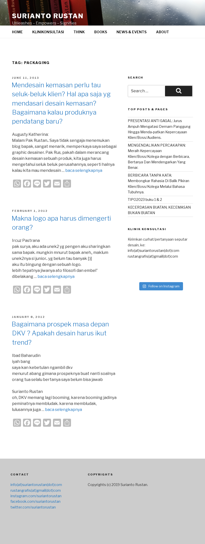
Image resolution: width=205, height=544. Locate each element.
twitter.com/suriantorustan (33, 507)
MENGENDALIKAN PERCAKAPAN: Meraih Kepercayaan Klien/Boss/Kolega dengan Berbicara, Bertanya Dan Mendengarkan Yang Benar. (159, 156)
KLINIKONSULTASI (48, 32)
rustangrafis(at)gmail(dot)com (153, 256)
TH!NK (79, 32)
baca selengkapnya (83, 170)
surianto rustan (48, 16)
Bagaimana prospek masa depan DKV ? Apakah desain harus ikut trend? (60, 333)
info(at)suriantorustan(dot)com (153, 250)
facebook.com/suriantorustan (35, 501)
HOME (17, 32)
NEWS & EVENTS (131, 32)
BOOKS (100, 32)
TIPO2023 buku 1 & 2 (145, 199)
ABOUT (162, 32)
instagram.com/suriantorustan (36, 496)
